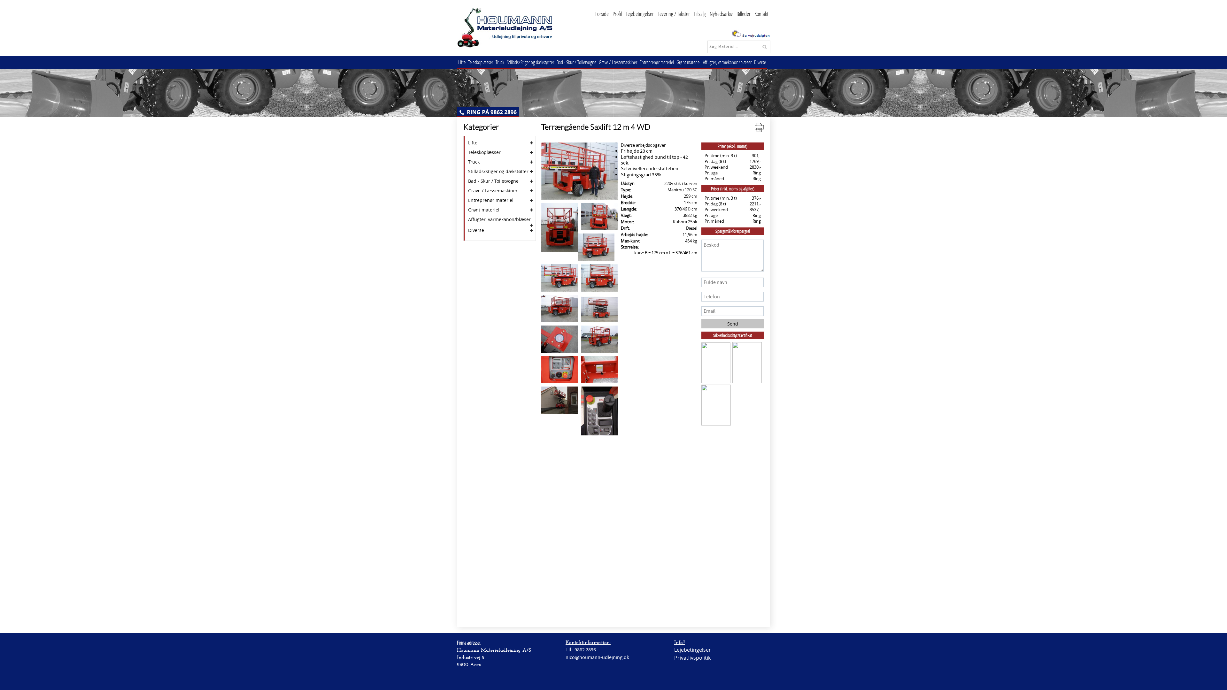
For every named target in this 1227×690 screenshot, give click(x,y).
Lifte (462, 62)
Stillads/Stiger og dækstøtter (530, 62)
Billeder (744, 14)
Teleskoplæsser (480, 62)
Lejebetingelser (640, 14)
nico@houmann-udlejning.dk (597, 657)
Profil (617, 14)
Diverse (760, 62)
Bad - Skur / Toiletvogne (576, 62)
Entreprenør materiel (657, 62)
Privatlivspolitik (692, 657)
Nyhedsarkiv (721, 14)
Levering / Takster (674, 14)
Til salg (700, 14)
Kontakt (761, 14)
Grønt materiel (688, 62)
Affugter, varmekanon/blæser (727, 62)
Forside (602, 14)
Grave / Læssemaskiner (618, 62)
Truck (500, 62)
